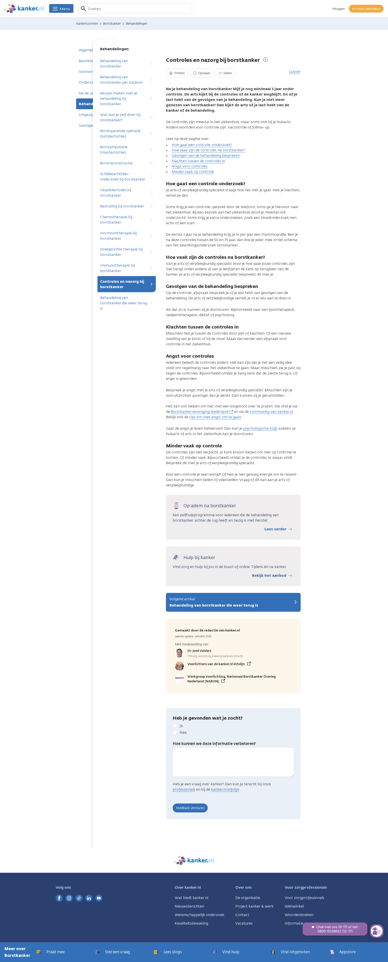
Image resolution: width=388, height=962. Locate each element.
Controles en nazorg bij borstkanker (122, 284)
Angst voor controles (189, 166)
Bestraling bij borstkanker (122, 206)
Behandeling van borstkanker (114, 64)
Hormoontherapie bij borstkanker (118, 236)
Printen (179, 73)
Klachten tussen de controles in (198, 161)
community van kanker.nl (271, 411)
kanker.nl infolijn (225, 789)
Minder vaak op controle (193, 171)
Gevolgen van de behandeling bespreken (206, 155)
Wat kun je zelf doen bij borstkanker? (120, 117)
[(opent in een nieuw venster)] (59, 898)
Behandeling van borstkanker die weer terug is (123, 303)
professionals (184, 789)
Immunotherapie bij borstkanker (117, 268)
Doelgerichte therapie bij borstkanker (121, 252)
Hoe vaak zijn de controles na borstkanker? (208, 150)
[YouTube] (98, 898)
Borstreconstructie (116, 163)
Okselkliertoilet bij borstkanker (115, 193)
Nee (183, 732)
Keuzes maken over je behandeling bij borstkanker (118, 98)
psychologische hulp (260, 428)
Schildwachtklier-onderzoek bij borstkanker (123, 177)
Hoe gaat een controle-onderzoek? (202, 144)
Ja (181, 725)
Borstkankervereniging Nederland (199, 411)
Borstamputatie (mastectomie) (114, 150)
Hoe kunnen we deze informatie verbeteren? (214, 743)
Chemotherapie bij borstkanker (116, 220)
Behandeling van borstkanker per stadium (121, 80)
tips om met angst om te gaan (215, 417)
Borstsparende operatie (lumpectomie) (120, 133)
